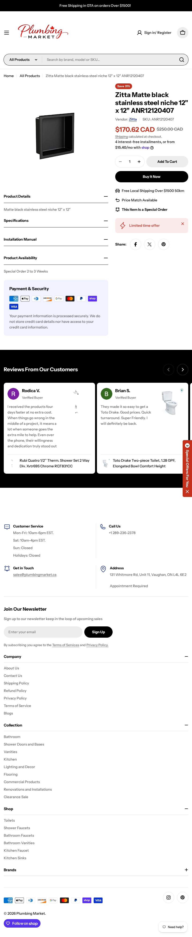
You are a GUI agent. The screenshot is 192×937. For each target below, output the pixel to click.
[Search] (182, 59)
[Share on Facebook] (135, 244)
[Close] (182, 223)
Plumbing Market (30, 913)
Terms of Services (65, 645)
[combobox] (96, 59)
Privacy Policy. (97, 645)
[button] (187, 468)
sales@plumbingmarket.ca (34, 574)
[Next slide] (182, 369)
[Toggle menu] (6, 32)
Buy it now (151, 176)
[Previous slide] (168, 369)
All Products (30, 76)
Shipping (121, 136)
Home (9, 76)
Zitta (133, 119)
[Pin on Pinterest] (163, 244)
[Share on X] (149, 244)
